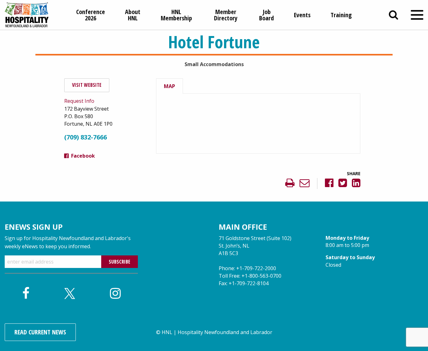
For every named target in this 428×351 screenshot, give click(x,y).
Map (169, 86)
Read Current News (40, 332)
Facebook (83, 155)
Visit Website (87, 84)
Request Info (79, 100)
